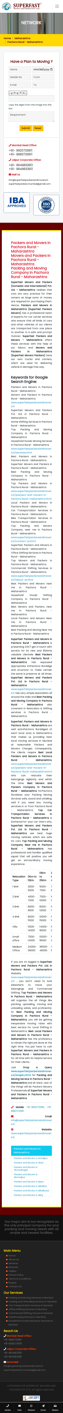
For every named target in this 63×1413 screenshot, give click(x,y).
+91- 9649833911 (21, 165)
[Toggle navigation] (57, 6)
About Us (14, 1259)
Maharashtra (22, 38)
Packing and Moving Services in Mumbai (31, 1297)
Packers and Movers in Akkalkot (30, 1186)
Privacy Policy (16, 1274)
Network (13, 1267)
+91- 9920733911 (20, 150)
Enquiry (12, 1282)
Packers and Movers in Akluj (28, 1195)
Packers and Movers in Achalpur (31, 1158)
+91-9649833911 (13, 1353)
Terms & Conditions (20, 1278)
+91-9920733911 (35, 1107)
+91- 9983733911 (20, 154)
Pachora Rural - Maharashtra (25, 42)
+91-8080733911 (13, 1343)
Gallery (12, 1271)
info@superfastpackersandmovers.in (28, 180)
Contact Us (15, 1286)
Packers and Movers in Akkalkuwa (31, 1190)
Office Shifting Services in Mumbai (28, 1309)
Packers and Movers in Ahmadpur (26, 1176)
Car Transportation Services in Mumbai (31, 1305)
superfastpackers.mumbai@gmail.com (30, 183)
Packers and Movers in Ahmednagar (26, 1168)
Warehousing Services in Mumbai (27, 1317)
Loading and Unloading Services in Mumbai (33, 1301)
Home (7, 38)
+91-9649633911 (13, 1356)
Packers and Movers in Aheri (29, 1162)
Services (13, 1263)
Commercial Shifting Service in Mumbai (31, 1313)
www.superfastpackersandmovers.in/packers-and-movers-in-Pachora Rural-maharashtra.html (31, 495)
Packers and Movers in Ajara (29, 1181)
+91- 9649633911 (21, 169)
